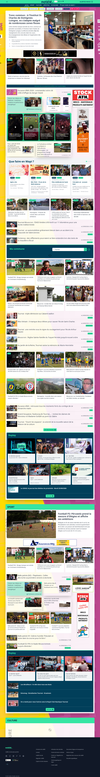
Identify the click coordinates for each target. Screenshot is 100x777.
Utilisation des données (57, 749)
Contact (38, 752)
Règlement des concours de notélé (74, 755)
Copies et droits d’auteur (42, 761)
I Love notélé (54, 765)
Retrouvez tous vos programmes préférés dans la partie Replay (50, 86)
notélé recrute (39, 755)
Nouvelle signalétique (71, 758)
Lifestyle (46, 5)
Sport (32, 5)
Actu (26, 5)
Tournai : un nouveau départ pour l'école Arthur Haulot (23, 46)
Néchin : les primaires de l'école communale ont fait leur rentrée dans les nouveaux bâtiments (26, 40)
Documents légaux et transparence (75, 749)
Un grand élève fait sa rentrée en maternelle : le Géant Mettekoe (25, 43)
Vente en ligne (69, 752)
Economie (54, 5)
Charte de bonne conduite (57, 752)
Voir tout (49, 496)
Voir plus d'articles (49, 429)
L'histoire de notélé (40, 749)
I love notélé (75, 8)
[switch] (55, 1)
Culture (39, 5)
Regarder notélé (40, 758)
